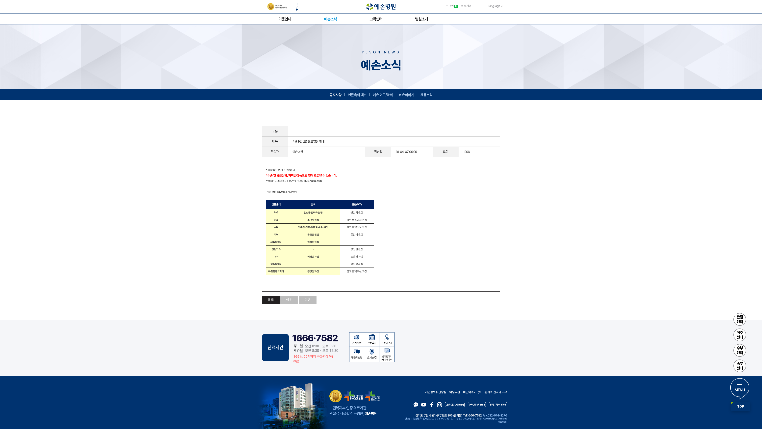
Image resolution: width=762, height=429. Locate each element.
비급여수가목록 (472, 392)
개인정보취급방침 (435, 392)
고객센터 (375, 19)
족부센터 (740, 366)
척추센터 (740, 335)
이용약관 (454, 392)
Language (494, 6)
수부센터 (740, 350)
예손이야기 (406, 95)
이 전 (289, 300)
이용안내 (284, 19)
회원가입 (466, 6)
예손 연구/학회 (383, 95)
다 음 (308, 300)
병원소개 (421, 19)
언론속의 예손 (357, 95)
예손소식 (330, 19)
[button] (297, 4)
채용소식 (426, 95)
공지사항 (336, 95)
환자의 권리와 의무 (496, 392)
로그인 (451, 6)
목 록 (271, 300)
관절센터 (740, 319)
